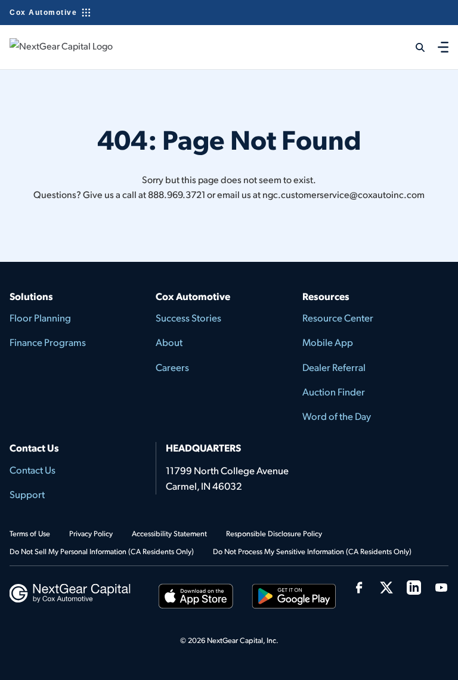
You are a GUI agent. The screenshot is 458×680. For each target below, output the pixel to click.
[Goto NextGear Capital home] (70, 591)
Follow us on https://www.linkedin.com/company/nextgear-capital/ (414, 587)
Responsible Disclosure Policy (274, 533)
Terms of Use (30, 533)
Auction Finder (333, 391)
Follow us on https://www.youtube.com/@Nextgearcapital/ (441, 587)
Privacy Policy (91, 533)
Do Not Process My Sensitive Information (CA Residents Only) (312, 551)
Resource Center (337, 317)
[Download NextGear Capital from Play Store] (294, 598)
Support (27, 494)
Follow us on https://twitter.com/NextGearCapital (386, 587)
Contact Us (32, 469)
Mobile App (327, 342)
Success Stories (188, 317)
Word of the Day (336, 416)
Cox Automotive (43, 12)
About (169, 342)
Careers (172, 367)
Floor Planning (40, 317)
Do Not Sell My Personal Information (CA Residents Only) (102, 551)
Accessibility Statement (169, 533)
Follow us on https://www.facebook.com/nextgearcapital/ (359, 587)
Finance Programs (48, 342)
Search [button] (413, 47)
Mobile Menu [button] (443, 47)
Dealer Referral (334, 367)
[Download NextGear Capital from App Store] (196, 598)
